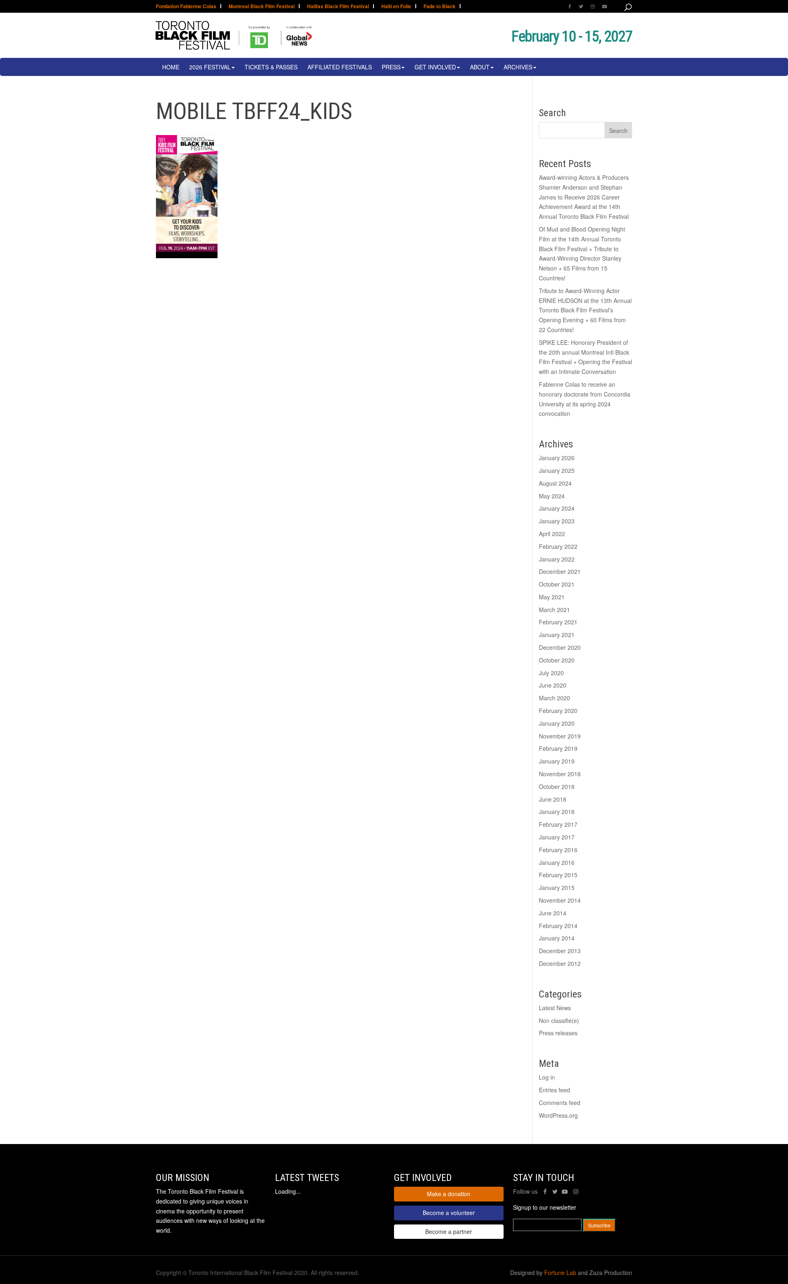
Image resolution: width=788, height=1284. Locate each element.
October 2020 (557, 660)
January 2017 (557, 837)
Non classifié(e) (559, 1020)
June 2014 (552, 913)
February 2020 (558, 710)
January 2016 (557, 862)
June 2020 (552, 685)
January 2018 (557, 811)
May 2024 (552, 496)
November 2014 (560, 900)
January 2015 (557, 887)
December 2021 (560, 571)
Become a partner (448, 1231)
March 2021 (554, 609)
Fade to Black (440, 7)
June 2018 (552, 799)
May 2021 (552, 597)
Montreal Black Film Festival (262, 7)
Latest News (555, 1008)
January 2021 (557, 635)
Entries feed (554, 1090)
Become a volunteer (449, 1212)
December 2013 (560, 951)
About (480, 67)
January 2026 (557, 458)
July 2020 (551, 673)
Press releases (558, 1033)
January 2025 (557, 470)
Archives (518, 67)
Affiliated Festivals (339, 67)
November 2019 (560, 736)
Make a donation (448, 1194)
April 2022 (552, 534)
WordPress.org (558, 1115)
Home (170, 67)
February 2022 (558, 546)
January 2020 (557, 723)
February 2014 (558, 926)
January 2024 (557, 508)
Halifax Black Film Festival (338, 7)
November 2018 (560, 774)
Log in (547, 1077)
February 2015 (558, 875)
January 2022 (557, 559)
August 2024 (555, 483)
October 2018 (557, 786)
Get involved (435, 67)
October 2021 (557, 584)
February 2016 (558, 850)
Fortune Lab (560, 1272)
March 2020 (554, 698)
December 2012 (560, 963)
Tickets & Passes (271, 67)
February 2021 (558, 622)
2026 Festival (210, 67)
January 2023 (557, 521)
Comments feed (559, 1102)
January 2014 (557, 938)
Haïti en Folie (396, 7)
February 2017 (558, 824)
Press (391, 67)
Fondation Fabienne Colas (186, 7)
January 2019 (557, 761)
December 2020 (560, 647)
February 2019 (558, 748)
